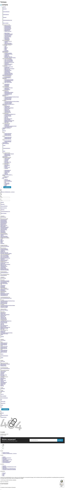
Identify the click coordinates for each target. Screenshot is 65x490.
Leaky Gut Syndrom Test (8, 61)
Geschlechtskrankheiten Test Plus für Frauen (11, 96)
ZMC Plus (6, 173)
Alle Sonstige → (5, 177)
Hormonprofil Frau (7, 26)
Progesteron (6, 50)
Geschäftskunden (7, 187)
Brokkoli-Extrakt (7, 154)
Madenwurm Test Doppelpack (9, 68)
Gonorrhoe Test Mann (8, 103)
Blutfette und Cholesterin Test (9, 120)
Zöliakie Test (6, 91)
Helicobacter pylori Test (8, 56)
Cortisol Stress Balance (8, 34)
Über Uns (6, 179)
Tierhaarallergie (6, 84)
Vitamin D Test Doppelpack (8, 107)
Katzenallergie (2, 287)
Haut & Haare (6, 37)
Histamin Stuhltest (7, 72)
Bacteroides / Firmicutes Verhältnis (10, 57)
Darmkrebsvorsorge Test (8, 73)
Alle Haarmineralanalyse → (6, 77)
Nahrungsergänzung (5, 143)
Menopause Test (7, 30)
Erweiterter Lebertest (3, 322)
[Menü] (63, 480)
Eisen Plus (6, 161)
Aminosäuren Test (7, 111)
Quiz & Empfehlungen (8, 181)
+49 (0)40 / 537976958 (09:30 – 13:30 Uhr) (9, 453)
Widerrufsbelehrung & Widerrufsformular (9, 468)
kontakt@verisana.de (5, 452)
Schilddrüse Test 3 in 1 (8, 41)
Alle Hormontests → (5, 51)
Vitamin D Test (6, 106)
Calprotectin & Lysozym (4, 259)
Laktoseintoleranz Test (8, 94)
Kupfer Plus (6, 164)
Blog (5, 182)
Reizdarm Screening (3, 260)
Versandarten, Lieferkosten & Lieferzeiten (9, 469)
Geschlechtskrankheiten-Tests (7, 459)
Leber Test (2, 323)
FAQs (5, 185)
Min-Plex (5, 166)
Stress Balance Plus (7, 35)
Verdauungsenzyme (7, 170)
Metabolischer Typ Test (8, 121)
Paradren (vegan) (7, 167)
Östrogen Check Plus (7, 31)
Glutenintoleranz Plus (7, 70)
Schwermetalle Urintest (4, 333)
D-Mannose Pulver (7, 155)
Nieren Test (6, 117)
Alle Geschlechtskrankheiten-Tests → (8, 104)
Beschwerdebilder (7, 180)
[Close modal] (0, 489)
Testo (5, 46)
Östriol (5, 49)
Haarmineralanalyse (7, 76)
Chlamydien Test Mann (8, 102)
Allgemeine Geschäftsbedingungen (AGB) (9, 466)
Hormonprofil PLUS (7, 28)
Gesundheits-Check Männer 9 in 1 (9, 114)
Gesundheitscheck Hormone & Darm (6, 332)
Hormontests (4, 458)
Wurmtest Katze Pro (3, 347)
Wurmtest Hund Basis (7, 133)
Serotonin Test (6, 125)
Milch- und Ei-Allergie (8, 82)
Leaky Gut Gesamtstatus (8, 59)
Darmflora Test (6, 55)
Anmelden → (60, 440)
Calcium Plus (6, 159)
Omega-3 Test (6, 109)
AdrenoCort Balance (7, 36)
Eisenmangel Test (7, 108)
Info (3, 178)
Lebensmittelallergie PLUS (8, 80)
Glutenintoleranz (7, 71)
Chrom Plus (6, 160)
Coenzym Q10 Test (7, 112)
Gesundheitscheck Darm (4, 249)
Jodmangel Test (6, 124)
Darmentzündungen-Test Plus (9, 62)
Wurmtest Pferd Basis (7, 140)
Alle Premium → (5, 156)
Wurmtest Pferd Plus (7, 141)
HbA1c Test (6, 122)
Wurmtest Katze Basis (8, 137)
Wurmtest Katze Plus (7, 138)
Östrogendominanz (7, 29)
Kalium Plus (2, 375)
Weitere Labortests (5, 460)
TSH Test (6, 42)
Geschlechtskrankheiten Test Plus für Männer (11, 101)
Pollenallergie (6, 88)
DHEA (5, 48)
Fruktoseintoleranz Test (8, 93)
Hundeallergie (2, 286)
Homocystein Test (7, 119)
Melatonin (6, 47)
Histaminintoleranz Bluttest (8, 92)
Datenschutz (4, 467)
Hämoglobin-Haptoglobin (8, 74)
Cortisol (5, 45)
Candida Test (2, 250)
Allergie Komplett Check (8, 87)
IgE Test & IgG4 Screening (8, 79)
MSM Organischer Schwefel (9, 153)
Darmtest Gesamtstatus (8, 53)
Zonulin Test (6, 63)
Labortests (4, 6)
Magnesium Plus (7, 165)
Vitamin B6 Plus (7, 171)
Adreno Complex (7, 158)
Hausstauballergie (7, 89)
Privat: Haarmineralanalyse (6, 457)
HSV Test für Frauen (7, 99)
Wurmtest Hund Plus (7, 135)
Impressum (4, 465)
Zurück (1, 436)
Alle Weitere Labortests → (6, 127)
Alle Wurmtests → (5, 142)
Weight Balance (7, 38)
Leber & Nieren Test (7, 115)
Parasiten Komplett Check (8, 66)
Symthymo (6, 168)
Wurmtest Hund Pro (7, 134)
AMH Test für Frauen (7, 43)
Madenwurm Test (7, 69)
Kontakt (5, 184)
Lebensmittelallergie (7, 81)
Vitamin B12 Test (7, 110)
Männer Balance (3, 226)
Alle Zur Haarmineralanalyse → (7, 174)
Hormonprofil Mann (7, 27)
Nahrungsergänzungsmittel (6, 461)
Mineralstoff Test (3, 312)
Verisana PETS (6, 183)
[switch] (62, 486)
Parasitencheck (6, 67)
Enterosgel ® (6, 176)
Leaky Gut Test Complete (8, 60)
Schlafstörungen (7, 39)
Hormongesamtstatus (7, 25)
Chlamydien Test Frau (8, 97)
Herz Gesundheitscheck (8, 118)
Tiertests (3, 128)
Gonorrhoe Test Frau (7, 98)
